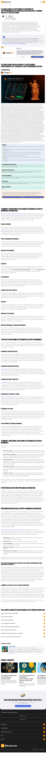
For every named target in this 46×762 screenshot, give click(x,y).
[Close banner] (31, 368)
